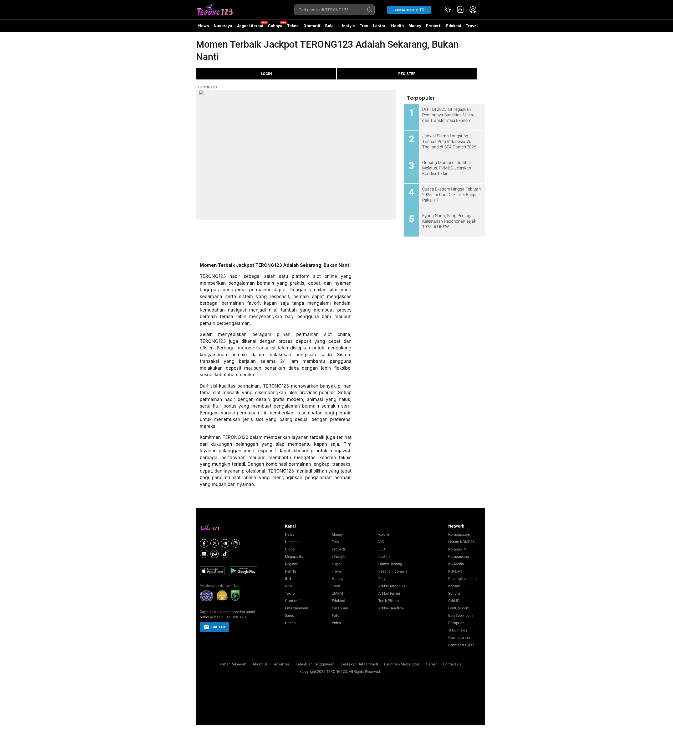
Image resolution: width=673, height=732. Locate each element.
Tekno (293, 25)
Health (397, 25)
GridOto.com (458, 608)
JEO (381, 549)
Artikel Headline (391, 608)
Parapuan (340, 608)
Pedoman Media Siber (402, 664)
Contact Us (452, 664)
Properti (433, 25)
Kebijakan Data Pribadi (359, 664)
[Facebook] (204, 543)
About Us (260, 664)
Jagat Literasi (250, 25)
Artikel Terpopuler (392, 586)
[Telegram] (225, 543)
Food (336, 586)
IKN (288, 578)
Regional (292, 564)
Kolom (383, 534)
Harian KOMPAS (461, 542)
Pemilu (290, 571)
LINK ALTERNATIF (406, 10)
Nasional (292, 542)
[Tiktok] (225, 554)
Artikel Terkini (389, 593)
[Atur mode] (447, 10)
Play (381, 578)
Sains (289, 615)
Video (336, 623)
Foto (335, 615)
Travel (472, 25)
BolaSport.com (460, 615)
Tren (364, 25)
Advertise (281, 664)
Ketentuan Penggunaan (314, 664)
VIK (381, 542)
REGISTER (407, 74)
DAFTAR (218, 627)
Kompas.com (459, 534)
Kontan (454, 586)
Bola (329, 25)
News (203, 25)
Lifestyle (346, 25)
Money (415, 25)
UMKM (337, 593)
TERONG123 (206, 87)
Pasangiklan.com (462, 578)
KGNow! (455, 571)
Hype (336, 564)
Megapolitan (295, 556)
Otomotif (311, 25)
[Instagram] (235, 543)
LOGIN (266, 74)
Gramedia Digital (461, 645)
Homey (337, 578)
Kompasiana (458, 556)
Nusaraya (223, 25)
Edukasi (453, 25)
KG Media (456, 564)
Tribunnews (457, 630)
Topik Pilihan (388, 601)
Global (290, 549)
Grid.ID (454, 601)
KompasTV (457, 549)
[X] (214, 543)
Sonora (454, 593)
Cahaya (275, 25)
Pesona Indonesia (392, 571)
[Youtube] (204, 554)
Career (431, 664)
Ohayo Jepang (390, 564)
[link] (460, 10)
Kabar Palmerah (233, 664)
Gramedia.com (460, 637)
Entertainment (296, 608)
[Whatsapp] (214, 554)
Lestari (380, 27)
